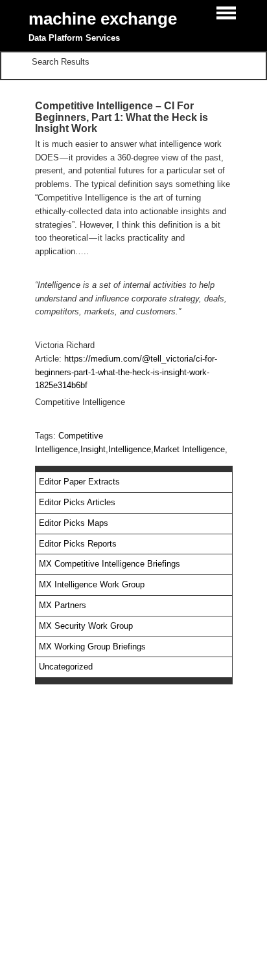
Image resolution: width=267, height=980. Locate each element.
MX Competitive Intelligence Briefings (109, 564)
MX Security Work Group (86, 626)
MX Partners (62, 605)
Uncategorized (66, 666)
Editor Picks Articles (77, 502)
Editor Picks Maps (73, 523)
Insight (93, 449)
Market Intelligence (189, 449)
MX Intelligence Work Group (92, 584)
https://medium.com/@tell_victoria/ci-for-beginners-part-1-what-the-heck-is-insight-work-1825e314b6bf (126, 372)
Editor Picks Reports (78, 544)
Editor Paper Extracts (79, 481)
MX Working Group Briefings (92, 646)
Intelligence (129, 449)
